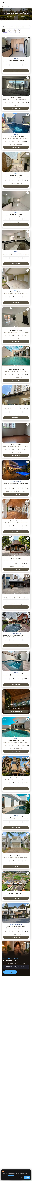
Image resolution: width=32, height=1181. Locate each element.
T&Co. (4, 2)
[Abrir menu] (28, 2)
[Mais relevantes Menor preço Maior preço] (19, 31)
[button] (16, 702)
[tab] (14, 132)
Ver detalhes (11, 1175)
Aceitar (27, 1177)
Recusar (21, 1177)
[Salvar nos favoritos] (27, 38)
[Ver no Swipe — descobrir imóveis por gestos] (15, 31)
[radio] (3, 30)
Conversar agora (9, 972)
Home (3, 6)
